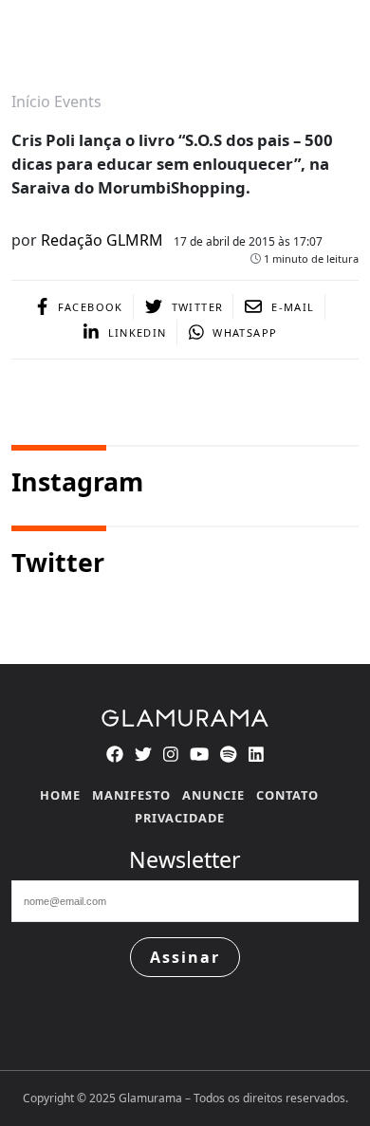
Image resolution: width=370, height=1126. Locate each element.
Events (78, 101)
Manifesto (131, 794)
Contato (287, 794)
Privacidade (180, 817)
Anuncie (213, 794)
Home (60, 794)
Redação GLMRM (102, 240)
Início (30, 101)
